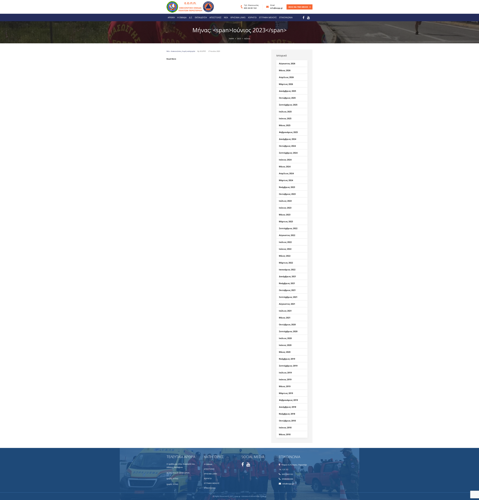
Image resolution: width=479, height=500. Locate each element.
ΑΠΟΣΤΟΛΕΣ (215, 17)
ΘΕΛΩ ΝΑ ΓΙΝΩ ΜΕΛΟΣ (298, 7)
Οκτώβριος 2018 (287, 420)
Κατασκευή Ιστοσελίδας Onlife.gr (254, 496)
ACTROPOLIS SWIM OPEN (178, 473)
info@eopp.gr (276, 8)
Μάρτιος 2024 (286, 180)
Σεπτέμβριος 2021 (288, 297)
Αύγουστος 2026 (287, 63)
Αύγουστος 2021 (287, 304)
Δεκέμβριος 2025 (287, 91)
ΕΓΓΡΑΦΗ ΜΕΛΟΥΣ (268, 17)
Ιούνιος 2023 (285, 207)
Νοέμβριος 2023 (287, 187)
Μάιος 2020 (284, 352)
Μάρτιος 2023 (286, 221)
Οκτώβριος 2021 (287, 290)
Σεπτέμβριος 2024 (288, 152)
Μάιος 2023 (284, 214)
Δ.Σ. (190, 17)
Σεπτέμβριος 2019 (288, 365)
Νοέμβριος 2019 (287, 359)
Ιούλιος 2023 (285, 201)
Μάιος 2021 (284, 317)
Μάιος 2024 (284, 166)
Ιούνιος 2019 (285, 379)
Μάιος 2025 (284, 125)
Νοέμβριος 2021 (287, 283)
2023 (239, 38)
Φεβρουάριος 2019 (288, 400)
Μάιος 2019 (284, 386)
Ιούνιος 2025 (285, 118)
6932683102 (287, 474)
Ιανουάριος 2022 (287, 269)
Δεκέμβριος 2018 (287, 407)
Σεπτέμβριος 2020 (288, 331)
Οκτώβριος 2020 (287, 324)
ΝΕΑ (226, 17)
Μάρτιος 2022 (286, 262)
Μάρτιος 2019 (286, 393)
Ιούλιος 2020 (285, 338)
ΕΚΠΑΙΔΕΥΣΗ (201, 17)
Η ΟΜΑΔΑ (181, 17)
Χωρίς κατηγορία (188, 51)
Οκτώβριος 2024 (287, 146)
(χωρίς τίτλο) (172, 478)
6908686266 (287, 479)
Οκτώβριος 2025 (287, 98)
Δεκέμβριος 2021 (287, 276)
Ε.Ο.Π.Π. (203, 51)
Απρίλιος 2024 (286, 173)
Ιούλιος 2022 (285, 242)
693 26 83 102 (250, 8)
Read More (171, 59)
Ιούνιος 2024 (285, 159)
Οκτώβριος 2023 (287, 194)
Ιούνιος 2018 (285, 427)
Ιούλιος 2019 (285, 372)
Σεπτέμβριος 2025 (288, 104)
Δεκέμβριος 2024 (287, 139)
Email (272, 5)
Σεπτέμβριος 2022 (288, 228)
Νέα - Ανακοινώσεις (174, 51)
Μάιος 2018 (284, 434)
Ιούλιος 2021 (285, 310)
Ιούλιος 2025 (285, 111)
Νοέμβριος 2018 (287, 413)
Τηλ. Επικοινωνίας (251, 5)
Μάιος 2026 (284, 70)
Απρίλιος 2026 (286, 77)
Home (231, 38)
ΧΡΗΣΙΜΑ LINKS (237, 17)
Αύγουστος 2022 (287, 235)
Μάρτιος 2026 (286, 84)
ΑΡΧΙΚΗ (171, 17)
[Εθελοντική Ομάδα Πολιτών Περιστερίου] (181, 6)
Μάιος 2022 (284, 255)
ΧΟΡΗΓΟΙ (252, 17)
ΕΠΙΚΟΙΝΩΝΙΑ (286, 17)
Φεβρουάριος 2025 (288, 132)
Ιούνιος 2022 (285, 249)
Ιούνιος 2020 (285, 345)
